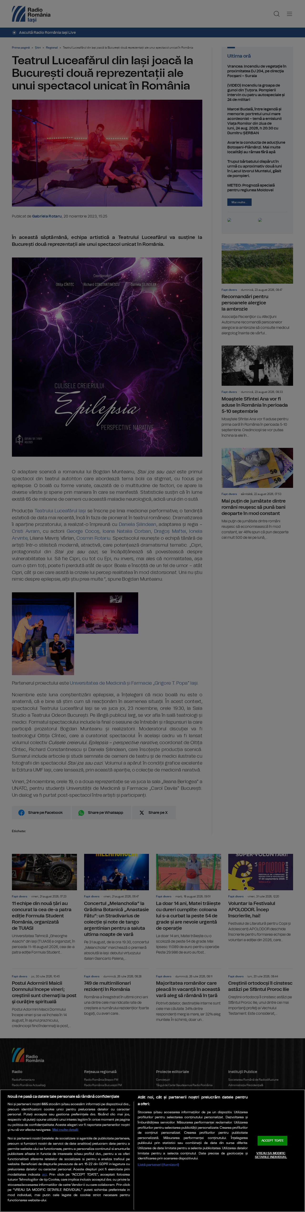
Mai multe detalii (65, 1130)
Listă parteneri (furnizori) (158, 1165)
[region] (152, 1150)
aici (44, 1174)
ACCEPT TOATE (272, 1140)
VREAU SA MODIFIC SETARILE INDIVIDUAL (271, 1155)
